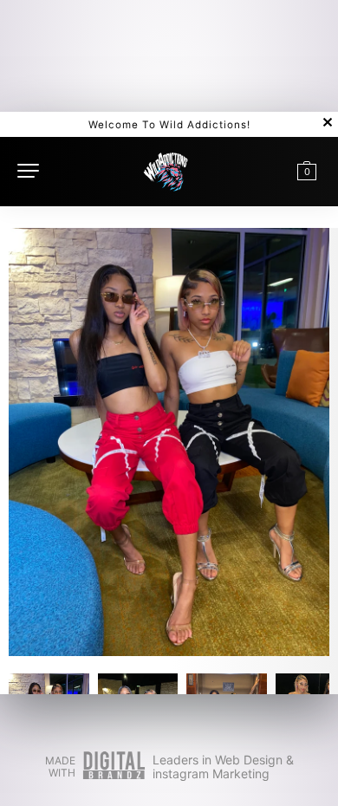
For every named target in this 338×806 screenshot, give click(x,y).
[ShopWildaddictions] (166, 169)
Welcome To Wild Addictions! (169, 125)
